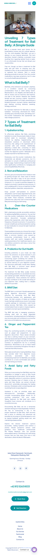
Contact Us (20, 539)
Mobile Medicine (14, 431)
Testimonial (20, 534)
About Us (20, 529)
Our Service (20, 531)
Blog (20, 537)
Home (20, 526)
